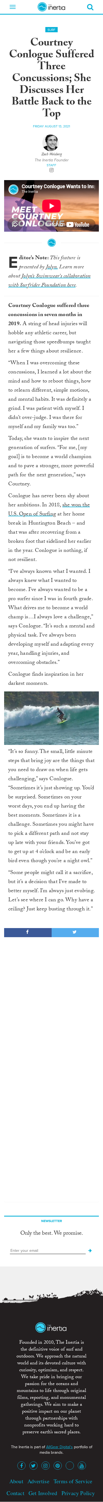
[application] (51, 718)
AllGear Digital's (59, 1447)
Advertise (38, 1481)
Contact (15, 1493)
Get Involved (43, 1493)
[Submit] (90, 1251)
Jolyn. (52, 267)
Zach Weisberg (51, 154)
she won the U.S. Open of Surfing (49, 510)
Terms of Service (73, 1481)
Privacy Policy (78, 1493)
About (16, 1481)
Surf (51, 30)
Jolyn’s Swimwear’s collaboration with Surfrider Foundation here (49, 281)
